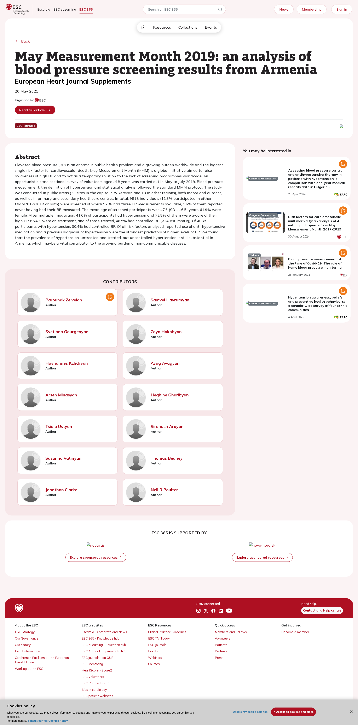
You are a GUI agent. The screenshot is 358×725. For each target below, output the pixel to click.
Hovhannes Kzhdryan (66, 363)
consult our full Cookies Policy (48, 720)
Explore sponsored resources (94, 557)
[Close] (351, 711)
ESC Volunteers (93, 677)
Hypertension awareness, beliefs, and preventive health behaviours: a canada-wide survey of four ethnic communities (317, 303)
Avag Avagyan (165, 363)
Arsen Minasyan (61, 394)
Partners (221, 651)
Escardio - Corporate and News (104, 632)
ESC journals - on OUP (98, 658)
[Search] (220, 10)
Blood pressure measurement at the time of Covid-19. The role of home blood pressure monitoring (315, 263)
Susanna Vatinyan (63, 458)
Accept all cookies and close (295, 711)
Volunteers (222, 638)
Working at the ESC (29, 669)
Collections (187, 27)
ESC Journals (157, 645)
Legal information (27, 651)
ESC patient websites (97, 696)
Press (219, 658)
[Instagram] (198, 611)
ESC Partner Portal (95, 683)
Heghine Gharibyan (170, 394)
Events (211, 27)
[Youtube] (229, 610)
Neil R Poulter (164, 489)
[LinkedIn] (221, 611)
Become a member (295, 632)
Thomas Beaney (167, 458)
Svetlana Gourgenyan (66, 331)
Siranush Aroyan (167, 426)
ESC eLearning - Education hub (104, 645)
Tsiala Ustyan (58, 426)
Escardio (43, 9)
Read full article (32, 110)
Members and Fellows (231, 632)
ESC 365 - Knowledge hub (100, 638)
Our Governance (26, 638)
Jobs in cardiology (94, 690)
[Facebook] (213, 611)
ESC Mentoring (92, 664)
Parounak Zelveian (63, 299)
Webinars (155, 658)
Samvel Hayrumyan (170, 299)
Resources (162, 27)
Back (25, 41)
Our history (23, 645)
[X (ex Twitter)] (206, 611)
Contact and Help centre (322, 610)
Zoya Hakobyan (166, 331)
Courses (154, 664)
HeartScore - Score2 (97, 670)
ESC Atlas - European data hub (104, 651)
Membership (311, 9)
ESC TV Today (159, 638)
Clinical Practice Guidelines (167, 632)
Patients (221, 645)
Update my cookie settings (250, 711)
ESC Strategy (25, 632)
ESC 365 (86, 9)
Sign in (341, 9)
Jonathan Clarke (61, 489)
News (283, 9)
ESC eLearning (64, 9)
